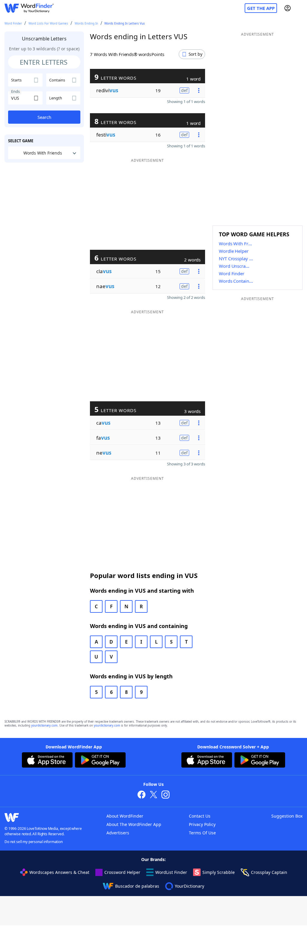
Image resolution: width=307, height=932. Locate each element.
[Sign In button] (287, 8)
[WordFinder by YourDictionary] (29, 8)
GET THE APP (261, 8)
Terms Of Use (202, 833)
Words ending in (86, 23)
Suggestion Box (287, 816)
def (184, 90)
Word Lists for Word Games (48, 23)
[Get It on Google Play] (100, 760)
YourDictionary (189, 886)
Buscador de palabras (137, 886)
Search (44, 117)
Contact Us (199, 816)
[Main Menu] (300, 8)
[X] (153, 795)
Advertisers (117, 833)
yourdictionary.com (44, 725)
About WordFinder (124, 816)
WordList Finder (171, 872)
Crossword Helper (122, 872)
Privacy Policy (202, 824)
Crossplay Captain (269, 872)
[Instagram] (165, 795)
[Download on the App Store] (47, 760)
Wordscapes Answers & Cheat (59, 872)
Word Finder (13, 23)
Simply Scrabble (218, 872)
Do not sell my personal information (33, 841)
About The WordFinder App (133, 824)
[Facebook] (141, 795)
